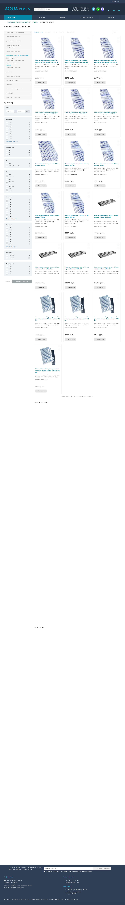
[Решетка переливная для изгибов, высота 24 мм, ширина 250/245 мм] (47, 99)
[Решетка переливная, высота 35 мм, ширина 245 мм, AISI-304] (47, 254)
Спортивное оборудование (14, 89)
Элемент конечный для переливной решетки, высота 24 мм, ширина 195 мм (47, 318)
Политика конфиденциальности (14, 887)
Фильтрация (9, 93)
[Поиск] (66, 9)
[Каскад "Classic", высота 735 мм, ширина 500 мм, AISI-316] (77, 734)
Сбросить (8, 281)
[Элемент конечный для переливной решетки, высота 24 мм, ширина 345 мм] (47, 356)
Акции (43, 17)
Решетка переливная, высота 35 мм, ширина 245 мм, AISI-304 (47, 268)
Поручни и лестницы (12, 63)
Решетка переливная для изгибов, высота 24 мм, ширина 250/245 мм (46, 113)
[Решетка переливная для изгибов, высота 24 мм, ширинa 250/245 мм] (77, 47)
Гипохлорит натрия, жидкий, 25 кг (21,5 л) (49, 514)
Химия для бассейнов (13, 97)
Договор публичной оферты (13, 880)
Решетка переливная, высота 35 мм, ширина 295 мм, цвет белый (56, 427)
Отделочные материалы (13, 76)
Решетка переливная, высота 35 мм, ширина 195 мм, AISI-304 (106, 216)
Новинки (62, 17)
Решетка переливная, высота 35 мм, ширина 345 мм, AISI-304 (106, 268)
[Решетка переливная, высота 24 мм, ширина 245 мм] (106, 151)
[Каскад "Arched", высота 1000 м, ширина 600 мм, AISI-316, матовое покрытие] (77, 827)
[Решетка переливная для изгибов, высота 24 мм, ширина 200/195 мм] (106, 47)
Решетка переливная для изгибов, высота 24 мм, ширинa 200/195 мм (46, 61)
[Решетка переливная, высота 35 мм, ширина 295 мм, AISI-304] (77, 254)
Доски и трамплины (12, 58)
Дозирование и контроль (14, 41)
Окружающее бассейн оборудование (19, 22)
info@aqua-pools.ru (80, 10)
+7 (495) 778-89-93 (80, 8)
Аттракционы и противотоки (15, 32)
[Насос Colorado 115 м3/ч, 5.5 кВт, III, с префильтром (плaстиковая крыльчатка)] (77, 641)
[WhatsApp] (98, 9)
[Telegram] (93, 9)
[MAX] (102, 9)
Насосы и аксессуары (13, 51)
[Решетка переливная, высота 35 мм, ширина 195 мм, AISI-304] (106, 202)
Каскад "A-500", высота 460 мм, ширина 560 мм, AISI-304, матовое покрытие (60, 701)
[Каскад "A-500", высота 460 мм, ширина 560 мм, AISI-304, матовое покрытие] (77, 688)
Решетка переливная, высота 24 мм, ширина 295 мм (47, 216)
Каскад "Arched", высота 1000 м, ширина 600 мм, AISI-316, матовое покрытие (61, 840)
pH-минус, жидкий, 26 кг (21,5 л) (46, 559)
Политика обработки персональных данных (18, 885)
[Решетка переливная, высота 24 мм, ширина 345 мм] (77, 202)
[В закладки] (59, 38)
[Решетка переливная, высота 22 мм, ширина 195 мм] (47, 151)
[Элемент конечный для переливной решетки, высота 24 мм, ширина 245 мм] (77, 304)
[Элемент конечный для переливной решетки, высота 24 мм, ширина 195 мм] (47, 304)
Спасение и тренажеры (13, 67)
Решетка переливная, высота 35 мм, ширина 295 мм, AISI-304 (77, 268)
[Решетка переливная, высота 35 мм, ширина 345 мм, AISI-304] (106, 254)
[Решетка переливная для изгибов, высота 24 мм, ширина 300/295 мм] (77, 99)
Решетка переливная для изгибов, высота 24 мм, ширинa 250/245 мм (76, 61)
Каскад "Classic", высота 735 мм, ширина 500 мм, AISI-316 (54, 747)
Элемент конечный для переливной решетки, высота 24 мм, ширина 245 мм (77, 318)
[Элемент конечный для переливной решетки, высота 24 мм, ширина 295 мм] (106, 304)
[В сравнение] (59, 41)
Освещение (9, 72)
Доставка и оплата (86, 17)
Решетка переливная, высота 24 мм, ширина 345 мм (77, 216)
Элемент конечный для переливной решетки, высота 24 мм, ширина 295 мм (106, 318)
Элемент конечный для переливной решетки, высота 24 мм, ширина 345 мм (47, 370)
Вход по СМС (116, 1)
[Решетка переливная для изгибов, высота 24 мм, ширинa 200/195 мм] (47, 47)
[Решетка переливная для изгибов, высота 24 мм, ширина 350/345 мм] (106, 99)
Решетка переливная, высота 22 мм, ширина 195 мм (47, 164)
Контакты (111, 17)
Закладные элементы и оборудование (13, 46)
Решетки (35, 22)
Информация (8, 877)
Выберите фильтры (22, 281)
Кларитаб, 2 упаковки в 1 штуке (45, 603)
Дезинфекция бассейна (13, 36)
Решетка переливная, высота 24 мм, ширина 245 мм (106, 164)
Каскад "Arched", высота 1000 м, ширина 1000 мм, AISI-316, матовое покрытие (61, 793)
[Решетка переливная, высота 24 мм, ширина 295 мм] (47, 202)
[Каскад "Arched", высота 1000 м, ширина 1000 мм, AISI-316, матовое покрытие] (77, 780)
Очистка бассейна (11, 80)
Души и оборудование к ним (15, 60)
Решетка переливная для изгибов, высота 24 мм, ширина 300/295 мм (76, 113)
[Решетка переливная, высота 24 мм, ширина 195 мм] (77, 151)
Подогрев (9, 84)
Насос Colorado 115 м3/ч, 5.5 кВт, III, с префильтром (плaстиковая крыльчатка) (62, 654)
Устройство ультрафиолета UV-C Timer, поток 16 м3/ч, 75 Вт (55, 470)
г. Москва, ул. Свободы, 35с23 (76, 889)
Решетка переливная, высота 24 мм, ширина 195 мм (77, 164)
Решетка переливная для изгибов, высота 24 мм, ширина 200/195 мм (105, 61)
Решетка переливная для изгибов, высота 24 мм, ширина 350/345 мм (105, 113)
